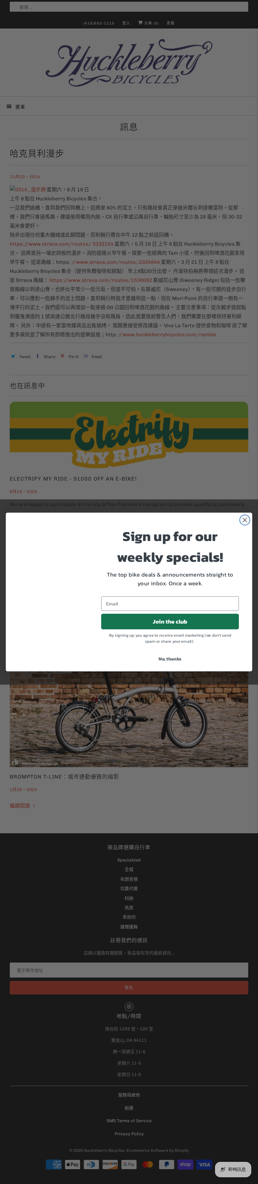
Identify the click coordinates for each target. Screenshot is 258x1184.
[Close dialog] (245, 520)
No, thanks (170, 658)
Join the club (170, 621)
